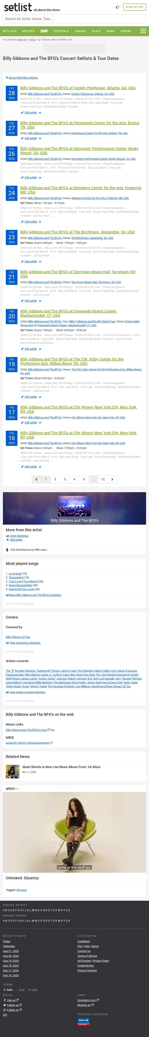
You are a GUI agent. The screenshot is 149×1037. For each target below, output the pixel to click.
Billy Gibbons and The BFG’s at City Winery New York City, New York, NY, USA (78, 409)
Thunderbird (16, 577)
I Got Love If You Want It (23, 581)
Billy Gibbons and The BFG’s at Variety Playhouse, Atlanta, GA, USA (78, 88)
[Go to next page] (112, 479)
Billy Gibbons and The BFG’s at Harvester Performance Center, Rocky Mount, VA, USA (79, 150)
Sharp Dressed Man (20, 585)
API (5, 1014)
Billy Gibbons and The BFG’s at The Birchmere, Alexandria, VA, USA (77, 232)
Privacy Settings (87, 970)
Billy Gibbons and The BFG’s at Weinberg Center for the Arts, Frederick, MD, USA (81, 190)
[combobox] (74, 18)
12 (103, 479)
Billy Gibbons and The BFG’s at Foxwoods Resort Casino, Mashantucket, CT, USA (68, 313)
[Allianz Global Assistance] (83, 1021)
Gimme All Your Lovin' (21, 589)
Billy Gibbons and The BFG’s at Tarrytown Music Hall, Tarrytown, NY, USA (78, 274)
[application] (74, 832)
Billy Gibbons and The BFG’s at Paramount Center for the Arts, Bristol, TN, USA (80, 125)
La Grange (15, 573)
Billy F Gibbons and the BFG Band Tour (92, 321)
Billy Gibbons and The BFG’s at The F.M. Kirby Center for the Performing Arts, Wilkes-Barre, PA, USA (71, 361)
